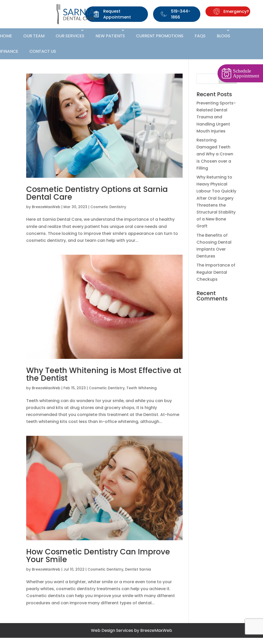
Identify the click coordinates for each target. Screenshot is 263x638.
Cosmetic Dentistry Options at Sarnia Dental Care (97, 193)
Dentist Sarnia (138, 569)
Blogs (223, 36)
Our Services (70, 36)
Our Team (33, 36)
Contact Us (43, 51)
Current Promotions (159, 36)
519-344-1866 (180, 14)
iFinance (9, 51)
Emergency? (236, 11)
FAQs (200, 36)
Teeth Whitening (141, 388)
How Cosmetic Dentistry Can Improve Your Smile (98, 555)
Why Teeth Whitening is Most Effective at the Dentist (103, 374)
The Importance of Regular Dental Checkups (215, 272)
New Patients (110, 36)
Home (6, 36)
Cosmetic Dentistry (108, 206)
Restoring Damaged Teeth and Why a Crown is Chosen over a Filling (214, 154)
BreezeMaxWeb (46, 206)
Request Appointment (117, 14)
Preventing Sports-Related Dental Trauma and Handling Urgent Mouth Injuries (216, 117)
